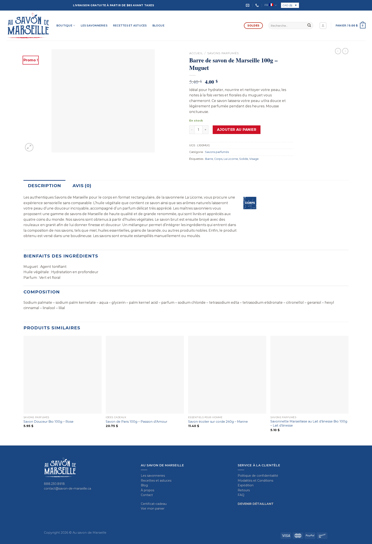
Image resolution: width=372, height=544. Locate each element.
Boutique (64, 25)
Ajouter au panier (236, 130)
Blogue (158, 25)
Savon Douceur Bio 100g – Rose (48, 422)
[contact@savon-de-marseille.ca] (248, 5)
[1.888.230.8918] (257, 5)
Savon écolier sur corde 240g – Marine (218, 422)
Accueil (196, 53)
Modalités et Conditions (255, 480)
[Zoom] (29, 147)
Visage (254, 158)
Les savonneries (94, 25)
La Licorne (231, 158)
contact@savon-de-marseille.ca (67, 488)
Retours (244, 490)
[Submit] (309, 25)
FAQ (241, 495)
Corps (218, 158)
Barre (209, 158)
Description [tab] (44, 185)
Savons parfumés (223, 53)
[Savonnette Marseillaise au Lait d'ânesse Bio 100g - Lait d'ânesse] (309, 375)
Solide (243, 158)
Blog (144, 485)
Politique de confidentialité (258, 476)
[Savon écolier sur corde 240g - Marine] (227, 375)
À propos (147, 490)
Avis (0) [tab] (82, 185)
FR (266, 5)
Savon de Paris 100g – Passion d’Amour (136, 422)
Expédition (246, 485)
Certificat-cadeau (154, 504)
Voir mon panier (152, 508)
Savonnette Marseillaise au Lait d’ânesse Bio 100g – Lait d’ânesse (308, 423)
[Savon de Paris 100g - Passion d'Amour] (145, 375)
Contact (147, 495)
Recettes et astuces (130, 25)
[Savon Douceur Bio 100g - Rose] (62, 375)
